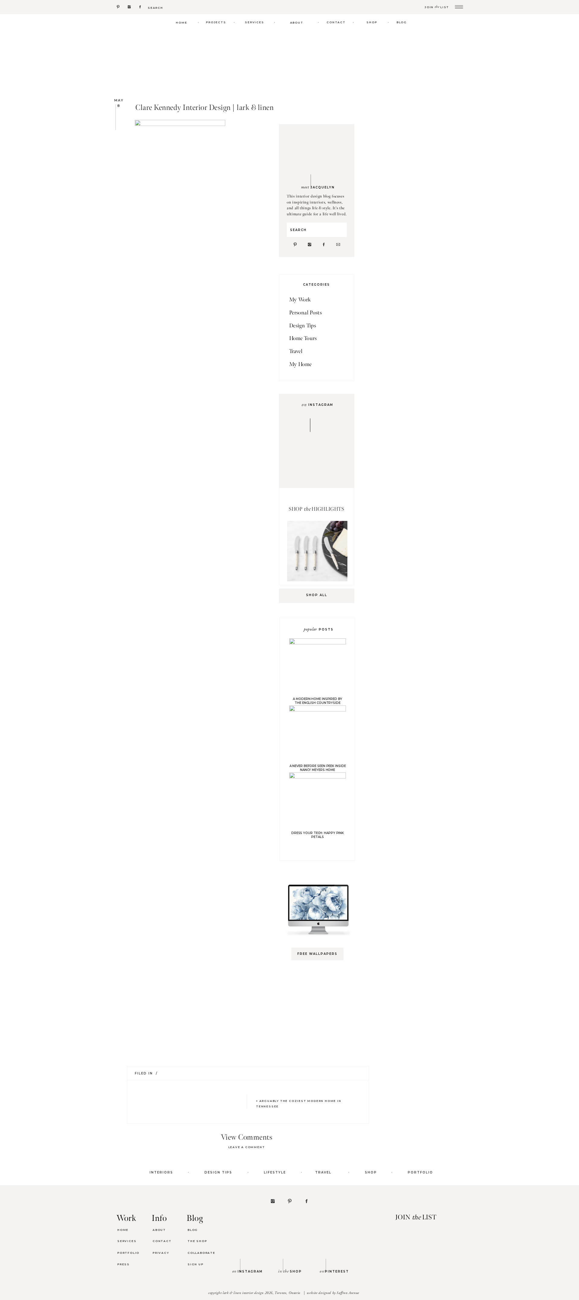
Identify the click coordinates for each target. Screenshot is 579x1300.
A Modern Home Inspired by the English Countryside (317, 701)
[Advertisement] (320, 1060)
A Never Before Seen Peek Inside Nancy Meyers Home (318, 768)
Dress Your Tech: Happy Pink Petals (317, 835)
